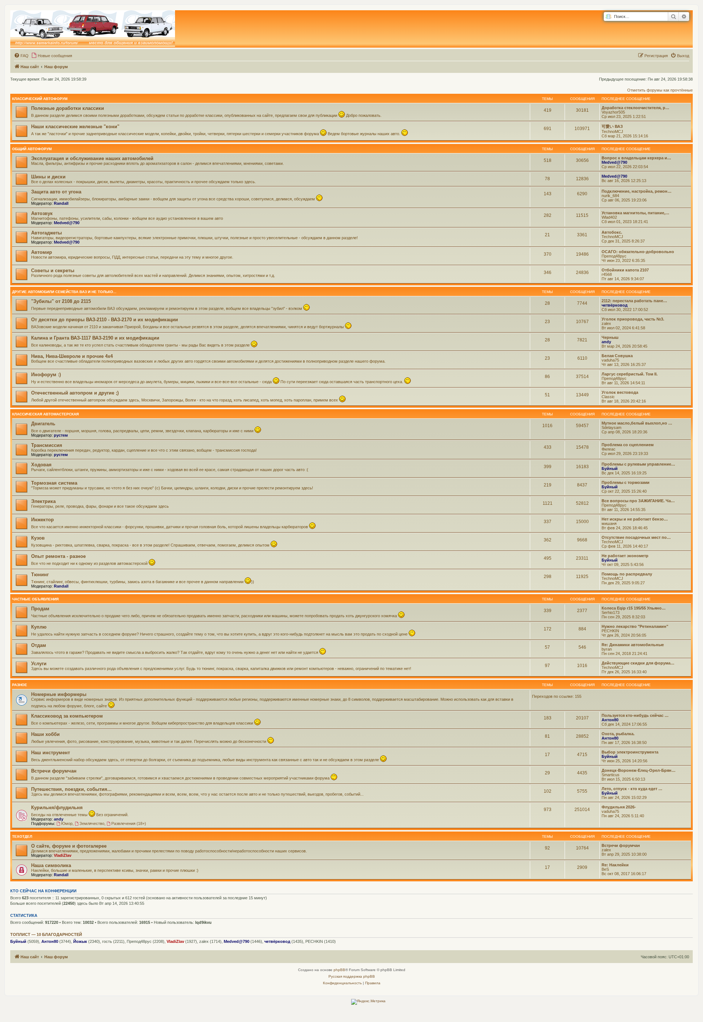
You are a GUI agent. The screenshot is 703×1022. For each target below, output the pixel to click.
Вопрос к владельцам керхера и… (636, 158)
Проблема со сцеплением (628, 445)
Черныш (610, 337)
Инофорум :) (46, 374)
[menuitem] (21, 55)
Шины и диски (48, 176)
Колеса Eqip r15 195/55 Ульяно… (634, 608)
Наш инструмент (50, 752)
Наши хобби (45, 734)
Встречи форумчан (54, 771)
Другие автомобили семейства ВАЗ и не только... (64, 292)
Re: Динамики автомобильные (633, 645)
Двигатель (43, 423)
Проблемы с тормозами (626, 482)
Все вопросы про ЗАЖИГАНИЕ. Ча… (638, 501)
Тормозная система (54, 483)
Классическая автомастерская (45, 414)
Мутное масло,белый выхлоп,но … (637, 423)
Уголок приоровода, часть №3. (633, 319)
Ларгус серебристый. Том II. (630, 374)
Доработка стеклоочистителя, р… (635, 107)
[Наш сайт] (92, 29)
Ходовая (41, 464)
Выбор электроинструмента (630, 752)
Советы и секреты (52, 270)
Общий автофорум (32, 149)
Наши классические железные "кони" (75, 126)
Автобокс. (612, 232)
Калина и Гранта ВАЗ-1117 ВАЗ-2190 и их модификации (95, 338)
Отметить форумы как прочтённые (660, 90)
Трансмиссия (46, 445)
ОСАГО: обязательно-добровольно (638, 251)
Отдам (38, 645)
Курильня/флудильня (57, 807)
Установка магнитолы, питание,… (635, 213)
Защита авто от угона (56, 192)
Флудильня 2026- (619, 807)
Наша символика (51, 865)
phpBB (339, 970)
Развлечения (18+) (128, 823)
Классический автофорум (39, 99)
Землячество (91, 823)
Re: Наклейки (615, 865)
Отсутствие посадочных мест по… (636, 537)
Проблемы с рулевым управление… (638, 464)
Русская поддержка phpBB (351, 976)
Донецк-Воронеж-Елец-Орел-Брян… (639, 770)
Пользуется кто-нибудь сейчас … (635, 715)
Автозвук (42, 213)
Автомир (41, 252)
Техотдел (22, 836)
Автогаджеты (46, 233)
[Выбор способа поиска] (608, 17)
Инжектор (42, 519)
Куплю (39, 627)
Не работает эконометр (625, 555)
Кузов (38, 538)
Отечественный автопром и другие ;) (75, 393)
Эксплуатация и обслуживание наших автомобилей (92, 158)
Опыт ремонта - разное (58, 556)
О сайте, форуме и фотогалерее (69, 846)
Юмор (66, 823)
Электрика (43, 501)
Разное (19, 685)
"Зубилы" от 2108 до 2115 (61, 301)
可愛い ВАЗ (612, 126)
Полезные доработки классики (67, 108)
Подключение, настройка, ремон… (637, 191)
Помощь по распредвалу (627, 574)
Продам (40, 608)
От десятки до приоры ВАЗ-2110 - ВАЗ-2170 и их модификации (104, 319)
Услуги (39, 663)
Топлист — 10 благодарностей (46, 934)
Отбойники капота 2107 (625, 270)
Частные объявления (35, 599)
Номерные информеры (58, 694)
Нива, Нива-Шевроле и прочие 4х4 (72, 356)
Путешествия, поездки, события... (71, 789)
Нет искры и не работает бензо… (635, 519)
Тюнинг (40, 574)
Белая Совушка (617, 355)
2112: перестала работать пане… (634, 301)
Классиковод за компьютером (67, 716)
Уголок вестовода (620, 392)
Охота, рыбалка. (618, 734)
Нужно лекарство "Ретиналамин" (635, 626)
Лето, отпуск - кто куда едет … (632, 788)
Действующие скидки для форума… (638, 663)
